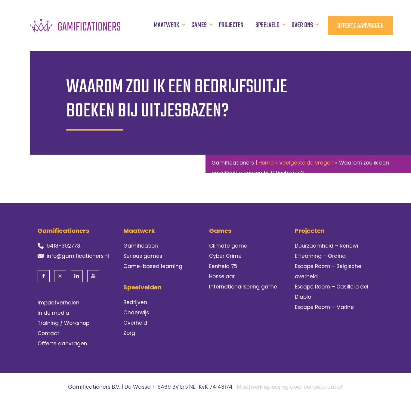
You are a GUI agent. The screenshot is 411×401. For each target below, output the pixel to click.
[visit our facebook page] (44, 276)
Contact (48, 333)
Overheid (135, 322)
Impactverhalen (58, 302)
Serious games (142, 256)
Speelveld (267, 25)
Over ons (302, 25)
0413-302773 (63, 245)
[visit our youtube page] (93, 276)
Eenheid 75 (223, 266)
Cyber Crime (225, 256)
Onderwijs (136, 312)
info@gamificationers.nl (78, 256)
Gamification (140, 245)
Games (199, 25)
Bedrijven (135, 302)
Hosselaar (222, 276)
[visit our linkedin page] (77, 276)
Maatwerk (166, 25)
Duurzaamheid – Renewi (326, 245)
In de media (53, 312)
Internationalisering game (243, 286)
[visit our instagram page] (60, 276)
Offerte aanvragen (360, 25)
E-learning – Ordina (320, 256)
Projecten (231, 25)
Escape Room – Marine (324, 307)
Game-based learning (152, 266)
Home (266, 162)
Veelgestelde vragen (306, 162)
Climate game (228, 245)
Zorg (129, 333)
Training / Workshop (63, 323)
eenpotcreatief (323, 386)
